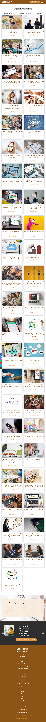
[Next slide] (43, 633)
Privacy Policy (23, 706)
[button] (42, 2)
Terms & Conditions (23, 712)
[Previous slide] (3, 633)
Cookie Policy (23, 709)
